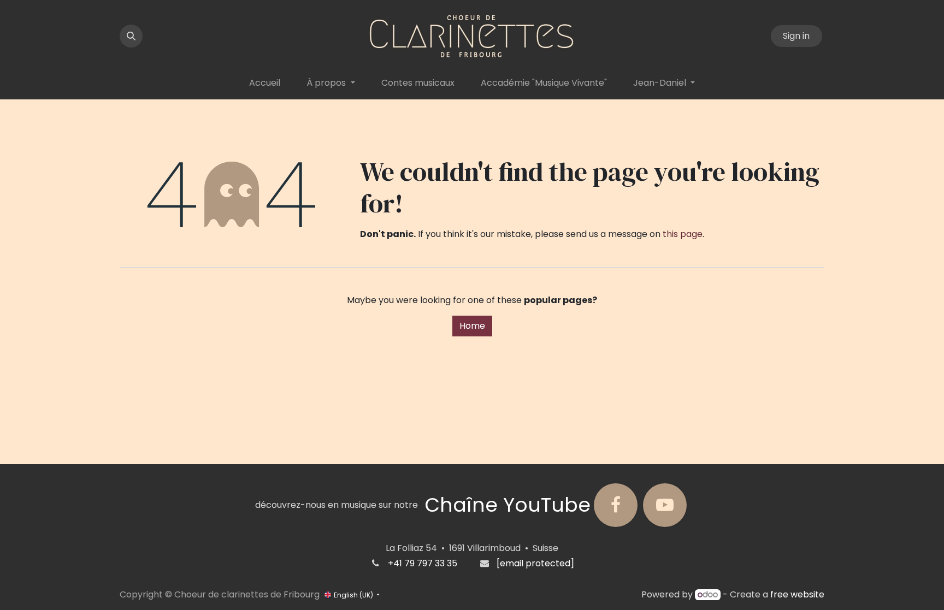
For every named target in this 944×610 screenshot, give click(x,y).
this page (683, 234)
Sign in (796, 35)
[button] (131, 36)
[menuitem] (264, 83)
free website (797, 594)
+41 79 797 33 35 (422, 563)
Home (472, 325)
